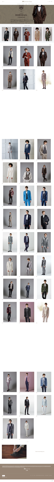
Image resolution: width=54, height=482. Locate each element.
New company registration (46, 475)
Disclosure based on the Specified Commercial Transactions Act (40, 475)
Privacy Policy (34, 475)
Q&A (30, 475)
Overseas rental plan (50, 475)
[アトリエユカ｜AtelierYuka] (27, 1)
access (32, 475)
